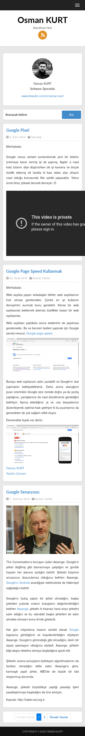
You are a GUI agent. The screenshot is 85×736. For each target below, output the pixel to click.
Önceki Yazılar (59, 717)
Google (74, 629)
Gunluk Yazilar (41, 278)
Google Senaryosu (22, 492)
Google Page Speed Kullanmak (34, 271)
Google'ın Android (18, 582)
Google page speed (39, 333)
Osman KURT (43, 20)
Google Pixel (17, 130)
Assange (22, 609)
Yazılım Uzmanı (16, 473)
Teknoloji (36, 137)
